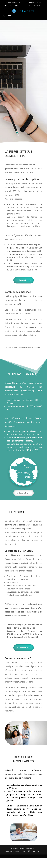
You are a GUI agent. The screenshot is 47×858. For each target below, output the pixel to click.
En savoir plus (25, 280)
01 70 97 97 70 (34, 5)
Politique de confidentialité (22, 848)
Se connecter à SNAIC (12, 5)
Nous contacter (34, 2)
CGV (23, 851)
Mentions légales (12, 851)
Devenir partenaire (12, 2)
